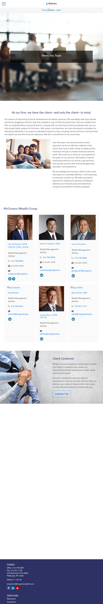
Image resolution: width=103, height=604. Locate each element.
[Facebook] (13, 278)
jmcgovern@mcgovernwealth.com (19, 273)
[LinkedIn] (9, 278)
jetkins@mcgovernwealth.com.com (51, 333)
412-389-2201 (17, 306)
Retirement (11, 598)
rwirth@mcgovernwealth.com (83, 314)
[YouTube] (17, 588)
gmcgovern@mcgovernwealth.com (83, 270)
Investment (11, 602)
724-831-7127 (80, 306)
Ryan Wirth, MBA (79, 293)
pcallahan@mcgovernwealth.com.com (51, 270)
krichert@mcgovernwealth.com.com (19, 314)
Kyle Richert (13, 293)
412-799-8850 (17, 260)
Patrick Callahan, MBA (50, 244)
